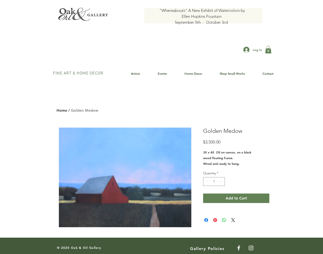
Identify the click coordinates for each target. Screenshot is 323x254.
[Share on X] (233, 220)
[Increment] (221, 181)
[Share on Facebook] (206, 220)
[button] (268, 49)
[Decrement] (207, 181)
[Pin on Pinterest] (215, 220)
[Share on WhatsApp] (224, 220)
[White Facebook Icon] (239, 248)
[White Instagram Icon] (251, 248)
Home (62, 110)
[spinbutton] (214, 181)
